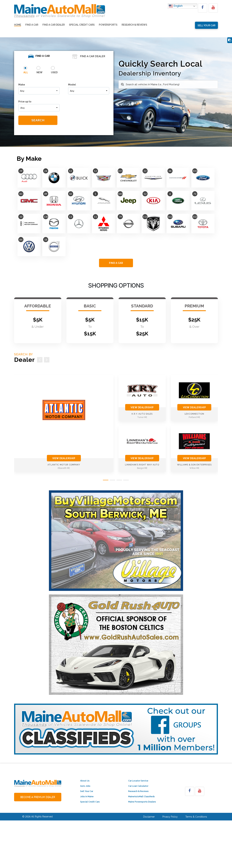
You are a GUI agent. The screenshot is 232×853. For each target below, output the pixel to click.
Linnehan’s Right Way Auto (142, 465)
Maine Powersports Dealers (142, 802)
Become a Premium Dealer (37, 797)
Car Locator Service (138, 781)
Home (17, 25)
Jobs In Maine (87, 796)
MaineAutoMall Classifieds (141, 796)
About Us (85, 781)
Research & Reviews (134, 25)
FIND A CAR (116, 263)
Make (21, 84)
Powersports (108, 25)
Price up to (24, 101)
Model (72, 84)
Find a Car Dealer (53, 25)
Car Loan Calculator (138, 786)
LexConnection (194, 414)
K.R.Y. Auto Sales (142, 414)
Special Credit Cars (82, 25)
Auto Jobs (85, 786)
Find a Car (31, 25)
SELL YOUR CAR (206, 25)
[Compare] (229, 40)
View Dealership (63, 458)
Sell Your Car (86, 791)
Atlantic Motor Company (64, 465)
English (178, 5)
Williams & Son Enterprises (194, 465)
